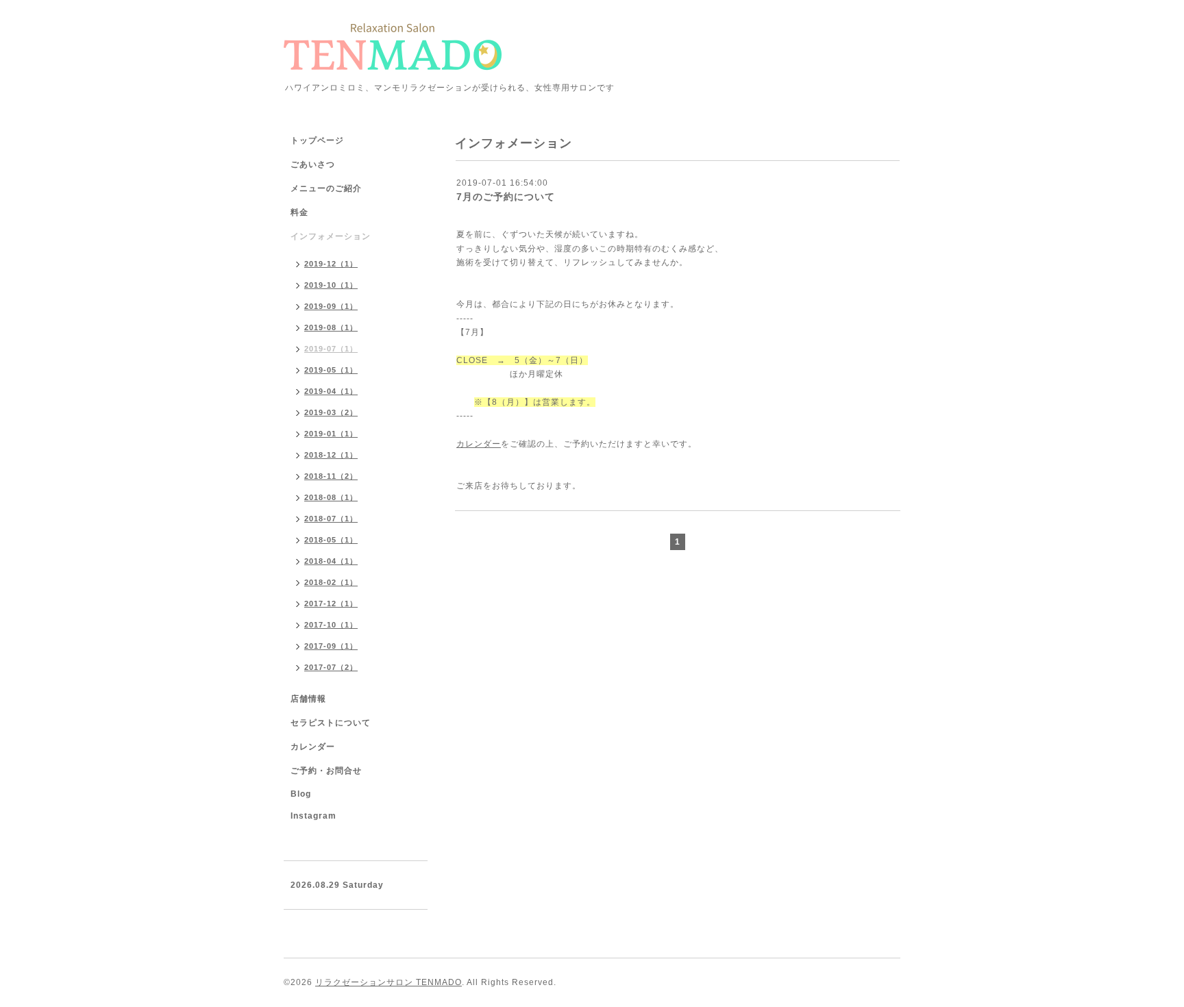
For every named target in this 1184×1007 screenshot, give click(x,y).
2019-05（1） (331, 370)
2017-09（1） (331, 646)
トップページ (317, 140)
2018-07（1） (331, 518)
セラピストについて (331, 723)
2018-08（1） (331, 497)
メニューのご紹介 (326, 188)
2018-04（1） (331, 561)
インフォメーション (331, 236)
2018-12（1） (331, 455)
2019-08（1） (331, 327)
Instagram (313, 816)
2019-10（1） (331, 285)
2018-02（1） (331, 582)
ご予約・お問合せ (326, 770)
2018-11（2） (331, 476)
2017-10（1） (331, 625)
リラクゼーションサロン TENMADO (388, 982)
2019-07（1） (331, 349)
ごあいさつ (313, 164)
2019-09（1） (331, 306)
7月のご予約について (505, 196)
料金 (299, 212)
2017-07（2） (331, 667)
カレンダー (478, 444)
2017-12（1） (331, 603)
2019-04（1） (331, 391)
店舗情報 (308, 699)
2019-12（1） (331, 264)
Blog (301, 794)
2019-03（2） (331, 412)
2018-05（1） (331, 540)
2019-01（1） (331, 434)
